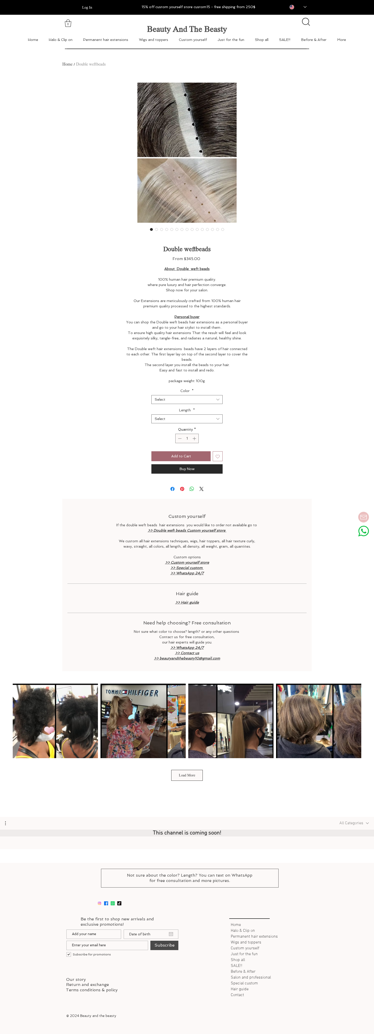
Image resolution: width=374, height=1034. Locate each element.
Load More (187, 775)
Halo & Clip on (243, 930)
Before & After (243, 971)
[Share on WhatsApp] (192, 489)
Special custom (244, 983)
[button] (8, 823)
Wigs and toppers (246, 942)
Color (187, 391)
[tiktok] (119, 903)
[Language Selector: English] (294, 7)
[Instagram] (99, 903)
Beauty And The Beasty (187, 29)
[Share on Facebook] (172, 489)
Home (67, 64)
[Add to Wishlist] (218, 456)
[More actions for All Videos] (8, 823)
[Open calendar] (171, 934)
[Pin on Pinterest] (182, 489)
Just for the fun (244, 954)
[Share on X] (201, 489)
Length (187, 410)
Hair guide (240, 989)
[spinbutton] (187, 438)
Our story (76, 979)
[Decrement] (179, 438)
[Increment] (195, 438)
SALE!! (236, 965)
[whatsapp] (113, 903)
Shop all (238, 960)
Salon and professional (251, 977)
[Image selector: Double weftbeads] (151, 229)
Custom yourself (245, 948)
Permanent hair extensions (253, 936)
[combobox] (187, 399)
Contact (237, 995)
